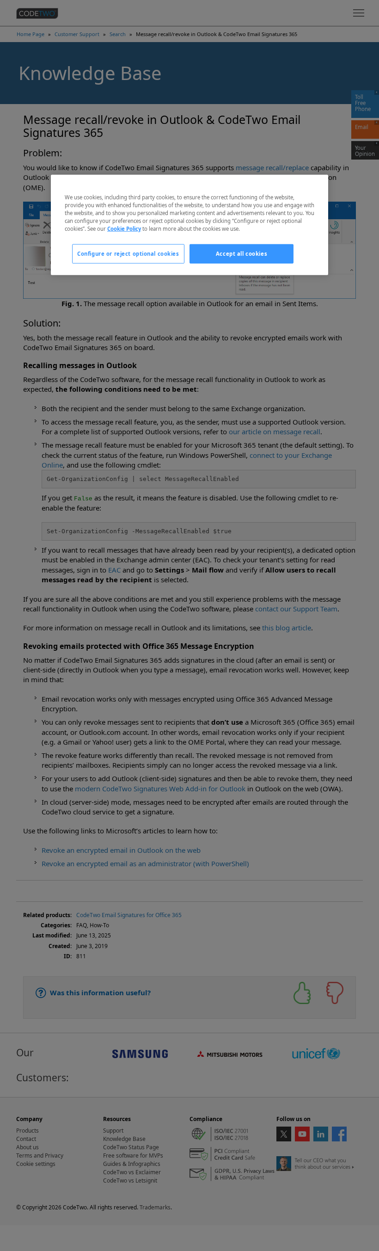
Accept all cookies (241, 253)
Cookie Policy (124, 228)
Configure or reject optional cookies (128, 253)
